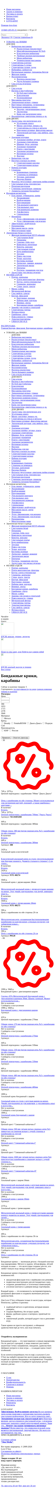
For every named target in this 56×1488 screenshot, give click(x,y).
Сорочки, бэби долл (25, 242)
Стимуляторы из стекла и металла (32, 128)
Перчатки (21, 268)
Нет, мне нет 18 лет (27, 1486)
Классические (23, 95)
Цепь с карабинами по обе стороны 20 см (19, 912)
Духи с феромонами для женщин (31, 219)
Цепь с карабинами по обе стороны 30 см (19, 1236)
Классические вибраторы (28, 53)
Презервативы (17, 226)
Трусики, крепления (26, 177)
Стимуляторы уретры (20, 310)
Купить (4, 810)
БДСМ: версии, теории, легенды (15, 636)
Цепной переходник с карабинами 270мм (19, 1019)
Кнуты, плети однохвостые (29, 282)
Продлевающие (23, 202)
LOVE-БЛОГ (12, 21)
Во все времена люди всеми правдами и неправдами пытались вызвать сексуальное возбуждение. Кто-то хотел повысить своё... (26, 1414)
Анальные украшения (26, 147)
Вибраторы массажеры (21, 46)
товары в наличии (9, 691)
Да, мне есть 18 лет (9, 1486)
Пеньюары (21, 240)
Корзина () (7, 37)
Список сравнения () (23, 37)
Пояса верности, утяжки (22, 317)
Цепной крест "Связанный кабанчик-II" (19, 1152)
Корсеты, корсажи (25, 247)
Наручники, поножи (26, 298)
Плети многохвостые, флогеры (30, 279)
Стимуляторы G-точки (21, 65)
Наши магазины (13, 9)
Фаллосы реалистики (26, 79)
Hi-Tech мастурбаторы (26, 93)
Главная (4, 328)
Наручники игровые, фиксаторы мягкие (34, 130)
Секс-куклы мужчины (21, 84)
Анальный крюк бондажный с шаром (17, 1096)
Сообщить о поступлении (12, 1005)
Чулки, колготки (24, 258)
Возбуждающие (23, 200)
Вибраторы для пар (20, 158)
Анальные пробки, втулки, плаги (31, 140)
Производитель (8, 728)
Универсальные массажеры (29, 60)
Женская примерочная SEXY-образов (28, 235)
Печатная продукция (20, 186)
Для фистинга (23, 212)
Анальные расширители (27, 151)
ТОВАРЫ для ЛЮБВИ (16, 42)
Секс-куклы (16, 88)
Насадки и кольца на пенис (23, 161)
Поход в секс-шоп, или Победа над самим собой (22, 652)
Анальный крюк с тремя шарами (15, 1208)
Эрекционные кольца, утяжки (24, 102)
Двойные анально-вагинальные (31, 56)
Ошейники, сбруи (19, 314)
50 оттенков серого (25, 123)
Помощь (4, 25)
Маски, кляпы (17, 289)
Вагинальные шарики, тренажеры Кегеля (29, 72)
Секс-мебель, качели (20, 293)
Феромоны (16, 216)
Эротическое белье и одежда (19, 233)
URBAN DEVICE (19, 321)
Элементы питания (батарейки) (25, 191)
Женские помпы (18, 74)
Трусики (20, 254)
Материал (5, 716)
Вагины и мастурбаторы (22, 91)
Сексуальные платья (26, 249)
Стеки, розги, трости (26, 286)
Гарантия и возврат (14, 1384)
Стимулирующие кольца (27, 165)
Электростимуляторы (20, 319)
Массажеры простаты (21, 100)
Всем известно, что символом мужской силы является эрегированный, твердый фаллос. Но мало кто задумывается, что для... (25, 1429)
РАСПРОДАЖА (8, 326)
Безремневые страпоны (27, 172)
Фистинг (21, 156)
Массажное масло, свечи (22, 228)
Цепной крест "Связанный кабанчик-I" (18, 1124)
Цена (3, 696)
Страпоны (16, 170)
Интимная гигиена (25, 154)
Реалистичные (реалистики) (29, 49)
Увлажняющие (23, 198)
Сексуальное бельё (25, 237)
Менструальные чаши (21, 230)
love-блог (13, 25)
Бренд (3, 721)
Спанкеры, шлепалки (26, 284)
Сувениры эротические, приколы (26, 188)
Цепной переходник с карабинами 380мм (19, 824)
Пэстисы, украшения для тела (30, 270)
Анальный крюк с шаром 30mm (15, 1180)
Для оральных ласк (25, 207)
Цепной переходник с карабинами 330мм (19, 1045)
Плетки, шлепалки (19, 277)
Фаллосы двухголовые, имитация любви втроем (32, 181)
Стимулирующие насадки (28, 163)
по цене (32, 689)
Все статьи (6, 669)
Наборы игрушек (19, 167)
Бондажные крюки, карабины (30, 305)
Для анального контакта (27, 205)
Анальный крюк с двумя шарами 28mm (18, 882)
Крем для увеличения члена (29, 114)
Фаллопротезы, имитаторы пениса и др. (29, 116)
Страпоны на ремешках (27, 174)
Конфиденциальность (16, 1382)
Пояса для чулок (24, 256)
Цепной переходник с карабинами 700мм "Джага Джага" (26, 793)
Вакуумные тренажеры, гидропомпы (27, 105)
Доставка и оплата (14, 14)
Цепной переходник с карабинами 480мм (19, 1071)
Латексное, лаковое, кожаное (29, 263)
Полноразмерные (24, 98)
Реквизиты (11, 1403)
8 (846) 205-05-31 (9, 30)
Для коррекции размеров (28, 209)
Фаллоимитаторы (19, 77)
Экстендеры (22, 112)
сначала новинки (44, 689)
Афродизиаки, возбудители (23, 223)
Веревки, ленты (24, 303)
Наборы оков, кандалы (27, 300)
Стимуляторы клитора (21, 63)
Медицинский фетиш (21, 291)
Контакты (10, 18)
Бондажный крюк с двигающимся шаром (19, 991)
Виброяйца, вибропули (21, 70)
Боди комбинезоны (25, 251)
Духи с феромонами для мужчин (31, 221)
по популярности (21, 689)
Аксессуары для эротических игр (26, 121)
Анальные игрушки (20, 137)
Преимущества (13, 1380)
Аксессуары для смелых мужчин (26, 272)
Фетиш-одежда (18, 312)
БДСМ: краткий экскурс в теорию (16, 667)
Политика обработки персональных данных (20, 1454)
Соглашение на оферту (11, 1451)
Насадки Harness (24, 179)
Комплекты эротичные (27, 244)
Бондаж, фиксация (19, 296)
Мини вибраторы (24, 58)
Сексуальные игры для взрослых (26, 184)
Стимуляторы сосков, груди (23, 67)
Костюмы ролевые (25, 261)
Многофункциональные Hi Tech (31, 51)
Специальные (23, 214)
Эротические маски (25, 265)
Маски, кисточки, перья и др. (30, 126)
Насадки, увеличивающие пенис (31, 109)
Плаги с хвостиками (26, 149)
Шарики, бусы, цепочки (27, 144)
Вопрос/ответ (12, 16)
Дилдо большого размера (28, 81)
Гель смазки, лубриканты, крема (25, 195)
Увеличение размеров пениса (24, 107)
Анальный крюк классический (14, 852)
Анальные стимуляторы (27, 142)
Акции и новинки (14, 11)
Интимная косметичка (16, 193)
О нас (8, 1377)
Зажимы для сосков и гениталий (25, 307)
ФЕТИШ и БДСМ (14, 275)
